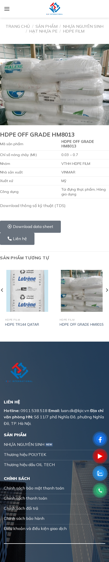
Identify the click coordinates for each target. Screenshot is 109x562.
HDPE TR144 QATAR (22, 324)
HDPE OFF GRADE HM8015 (82, 324)
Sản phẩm (46, 26)
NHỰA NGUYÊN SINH (83, 26)
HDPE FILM (73, 31)
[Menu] (7, 9)
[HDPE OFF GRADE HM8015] (82, 291)
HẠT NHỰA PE (43, 31)
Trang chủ (18, 26)
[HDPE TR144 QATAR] (27, 291)
